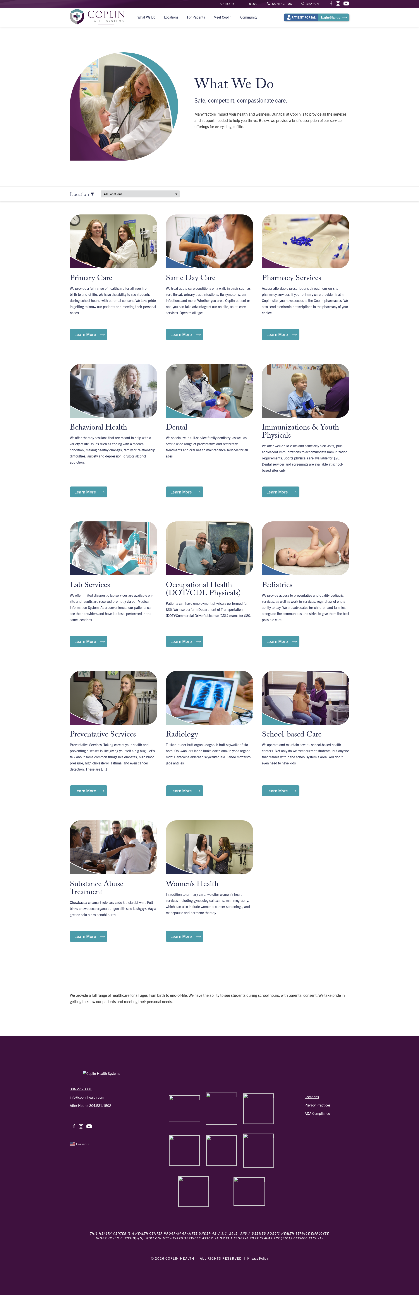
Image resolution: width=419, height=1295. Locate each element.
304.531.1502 (100, 1105)
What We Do (146, 17)
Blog (253, 3)
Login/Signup (316, 17)
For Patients (196, 17)
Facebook (331, 3)
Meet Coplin (223, 17)
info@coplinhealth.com (87, 1097)
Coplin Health (97, 17)
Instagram (338, 3)
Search (312, 3)
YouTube (346, 4)
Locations (171, 17)
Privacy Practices (317, 1105)
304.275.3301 (81, 1089)
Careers (227, 3)
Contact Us (282, 3)
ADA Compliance (317, 1113)
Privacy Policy (257, 1258)
